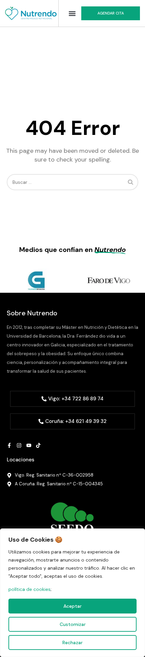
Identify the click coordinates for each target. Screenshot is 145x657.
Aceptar (72, 606)
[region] (72, 593)
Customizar (73, 624)
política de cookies (29, 589)
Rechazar (72, 642)
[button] (72, 13)
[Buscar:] (72, 182)
